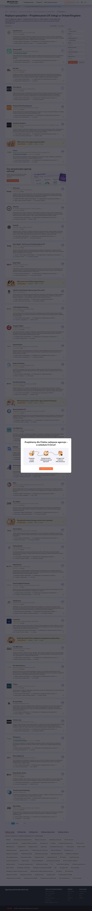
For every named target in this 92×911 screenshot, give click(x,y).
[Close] (69, 440)
